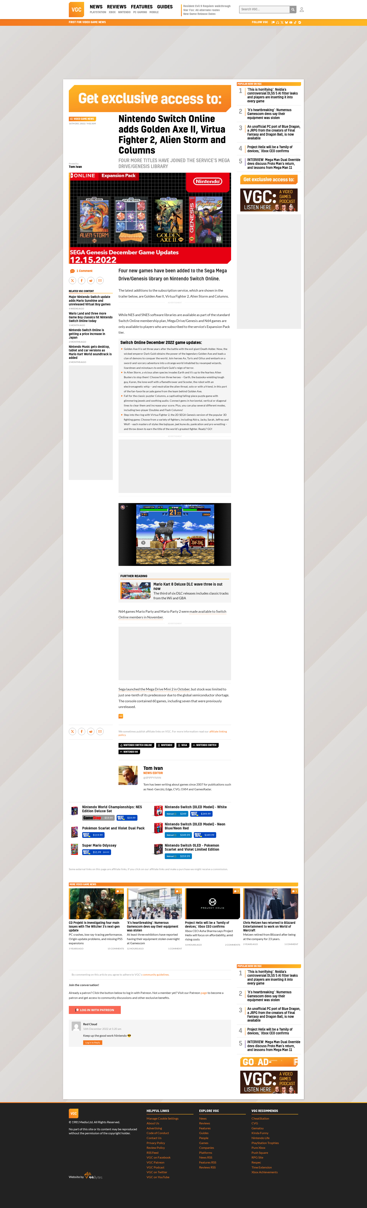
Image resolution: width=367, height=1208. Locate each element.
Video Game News (84, 119)
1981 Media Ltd (82, 1122)
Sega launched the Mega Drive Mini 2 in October (154, 689)
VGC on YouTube (158, 1177)
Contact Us (154, 1138)
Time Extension (262, 1167)
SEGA (182, 414)
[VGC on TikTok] (295, 22)
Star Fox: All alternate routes (201, 10)
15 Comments (116, 948)
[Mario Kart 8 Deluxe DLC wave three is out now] (135, 590)
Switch (124, 321)
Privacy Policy (156, 1143)
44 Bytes (93, 1175)
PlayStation (98, 12)
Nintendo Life (261, 1138)
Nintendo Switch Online (137, 745)
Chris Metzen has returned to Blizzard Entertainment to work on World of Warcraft (269, 926)
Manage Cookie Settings (163, 1118)
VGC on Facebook (159, 1157)
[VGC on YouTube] (290, 22)
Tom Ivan (75, 166)
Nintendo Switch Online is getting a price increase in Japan (87, 334)
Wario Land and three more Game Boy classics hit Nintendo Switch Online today (91, 317)
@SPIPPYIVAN (152, 777)
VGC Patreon (155, 1162)
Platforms (205, 1152)
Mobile (154, 12)
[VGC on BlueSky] (286, 22)
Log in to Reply (92, 1042)
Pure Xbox (258, 1147)
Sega (184, 745)
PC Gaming (140, 12)
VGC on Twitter (157, 1172)
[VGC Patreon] (273, 22)
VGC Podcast (155, 1167)
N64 (208, 321)
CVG (255, 1123)
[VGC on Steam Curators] (299, 22)
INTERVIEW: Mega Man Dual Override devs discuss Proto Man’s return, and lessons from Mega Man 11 (273, 163)
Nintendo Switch (206, 745)
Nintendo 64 (130, 752)
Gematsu (258, 1128)
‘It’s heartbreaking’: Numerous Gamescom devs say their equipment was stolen (269, 114)
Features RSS (207, 1162)
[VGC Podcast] (277, 22)
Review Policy (156, 1147)
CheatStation (260, 1118)
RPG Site (257, 1157)
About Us (153, 1123)
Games (203, 1143)
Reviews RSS (207, 1167)
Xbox (112, 12)
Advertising (154, 1128)
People (203, 1138)
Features (142, 7)
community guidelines (156, 974)
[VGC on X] (282, 22)
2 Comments (232, 944)
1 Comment (85, 271)
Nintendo (124, 12)
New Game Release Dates (199, 14)
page (204, 992)
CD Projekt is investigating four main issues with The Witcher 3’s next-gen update (94, 926)
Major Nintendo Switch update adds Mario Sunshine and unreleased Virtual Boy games (89, 300)
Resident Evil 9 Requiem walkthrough (207, 6)
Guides (165, 7)
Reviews (116, 7)
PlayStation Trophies (265, 1143)
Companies (206, 1147)
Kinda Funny (260, 1133)
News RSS (205, 1157)
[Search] (293, 9)
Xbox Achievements (265, 1172)
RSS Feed (152, 1152)
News (96, 7)
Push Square (260, 1152)
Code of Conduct (158, 1133)
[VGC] (76, 9)
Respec (256, 1162)
